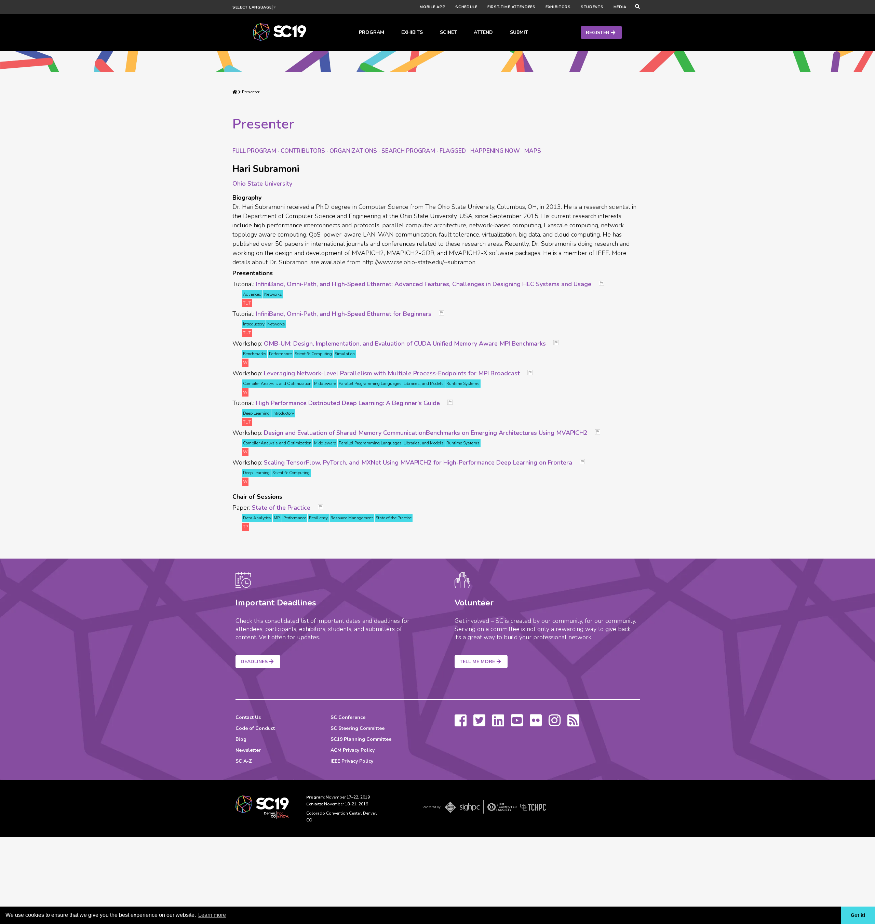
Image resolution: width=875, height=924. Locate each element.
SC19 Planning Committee (361, 739)
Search (408, 151)
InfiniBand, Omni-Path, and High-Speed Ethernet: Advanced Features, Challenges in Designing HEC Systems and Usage (423, 284)
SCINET (448, 32)
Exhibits (412, 32)
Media (620, 7)
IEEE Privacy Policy (352, 761)
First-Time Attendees (511, 7)
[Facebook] (461, 723)
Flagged (453, 151)
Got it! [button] (858, 915)
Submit (519, 32)
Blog (240, 739)
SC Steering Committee (358, 728)
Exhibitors (558, 7)
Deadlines (254, 661)
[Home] (234, 92)
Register (597, 32)
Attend (483, 32)
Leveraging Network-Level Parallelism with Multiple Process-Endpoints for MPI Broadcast (392, 373)
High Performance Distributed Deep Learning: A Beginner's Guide (348, 403)
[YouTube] (517, 723)
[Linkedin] (498, 723)
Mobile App (432, 7)
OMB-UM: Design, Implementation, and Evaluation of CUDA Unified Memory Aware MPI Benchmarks (405, 343)
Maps (532, 151)
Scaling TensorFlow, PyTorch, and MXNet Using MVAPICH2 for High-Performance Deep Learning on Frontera (418, 462)
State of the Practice (281, 508)
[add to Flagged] (604, 284)
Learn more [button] (212, 915)
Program (371, 32)
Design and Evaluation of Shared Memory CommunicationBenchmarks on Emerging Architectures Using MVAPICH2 (426, 433)
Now (495, 151)
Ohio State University (262, 183)
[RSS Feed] (573, 723)
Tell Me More (477, 661)
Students (592, 7)
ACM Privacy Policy (353, 750)
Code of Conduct (255, 728)
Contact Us (248, 717)
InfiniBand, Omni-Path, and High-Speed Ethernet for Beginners (343, 314)
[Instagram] (555, 723)
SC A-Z (243, 761)
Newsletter (248, 750)
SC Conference (348, 717)
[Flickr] (536, 723)
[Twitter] (479, 723)
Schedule (466, 7)
